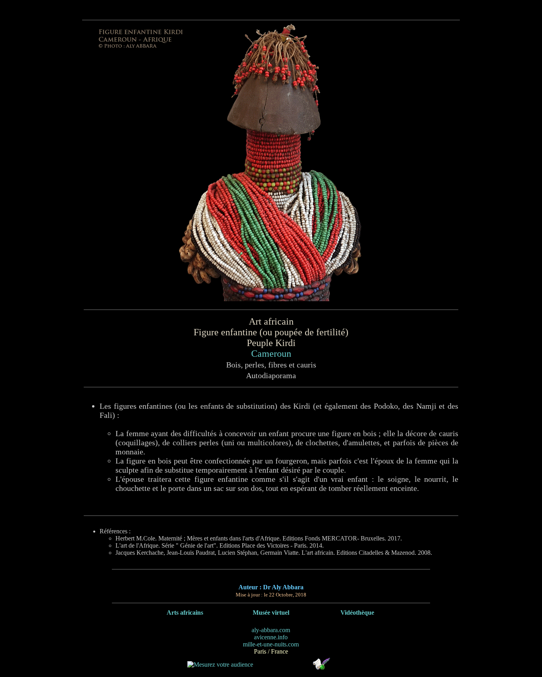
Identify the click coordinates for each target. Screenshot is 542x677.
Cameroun (271, 353)
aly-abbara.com (271, 630)
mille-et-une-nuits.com (271, 644)
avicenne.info (271, 637)
